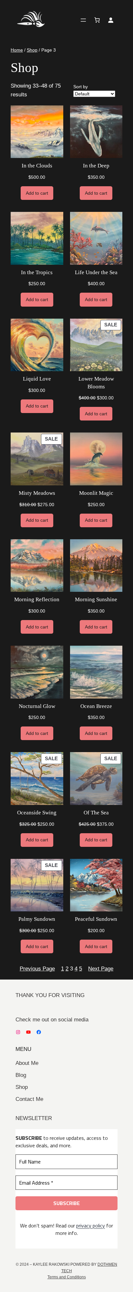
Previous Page (37, 969)
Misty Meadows (37, 493)
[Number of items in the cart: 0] (97, 20)
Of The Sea (96, 813)
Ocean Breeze (96, 706)
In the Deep (96, 166)
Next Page (100, 969)
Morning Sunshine (96, 599)
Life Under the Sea (96, 272)
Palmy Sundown (36, 919)
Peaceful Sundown (96, 919)
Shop (32, 50)
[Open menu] (83, 20)
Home (17, 50)
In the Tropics (37, 272)
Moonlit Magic (96, 493)
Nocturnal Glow (37, 706)
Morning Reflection (36, 599)
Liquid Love (37, 379)
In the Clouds (37, 166)
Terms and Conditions (66, 1277)
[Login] (111, 20)
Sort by (80, 86)
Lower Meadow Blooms (96, 383)
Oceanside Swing (36, 813)
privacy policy (90, 1225)
